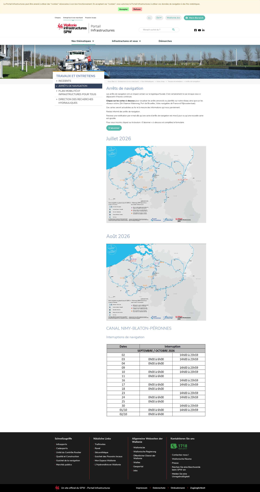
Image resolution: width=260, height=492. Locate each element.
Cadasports (62, 448)
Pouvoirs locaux (90, 18)
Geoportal (138, 466)
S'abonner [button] (114, 128)
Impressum (141, 487)
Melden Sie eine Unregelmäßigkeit (181, 475)
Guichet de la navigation (68, 460)
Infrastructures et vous (125, 41)
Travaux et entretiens (175, 81)
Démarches (165, 41)
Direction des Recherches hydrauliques (75, 101)
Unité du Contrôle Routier (68, 452)
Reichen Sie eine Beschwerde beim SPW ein (186, 468)
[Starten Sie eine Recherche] (174, 29)
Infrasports (61, 444)
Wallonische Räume (181, 459)
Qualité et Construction (67, 456)
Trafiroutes (100, 444)
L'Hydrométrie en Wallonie (108, 464)
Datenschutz (159, 487)
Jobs (135, 470)
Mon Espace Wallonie (105, 460)
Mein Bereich (196, 17)
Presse (175, 463)
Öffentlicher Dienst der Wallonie (144, 457)
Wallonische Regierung (144, 451)
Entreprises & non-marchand (73, 18)
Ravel (97, 448)
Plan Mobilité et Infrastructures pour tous (77, 92)
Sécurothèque (101, 452)
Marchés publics (64, 464)
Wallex (136, 462)
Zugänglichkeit (197, 487)
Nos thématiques (81, 41)
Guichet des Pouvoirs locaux (108, 456)
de (158, 17)
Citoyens (58, 18)
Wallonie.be (173, 17)
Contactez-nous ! (180, 455)
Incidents (64, 81)
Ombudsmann (178, 487)
